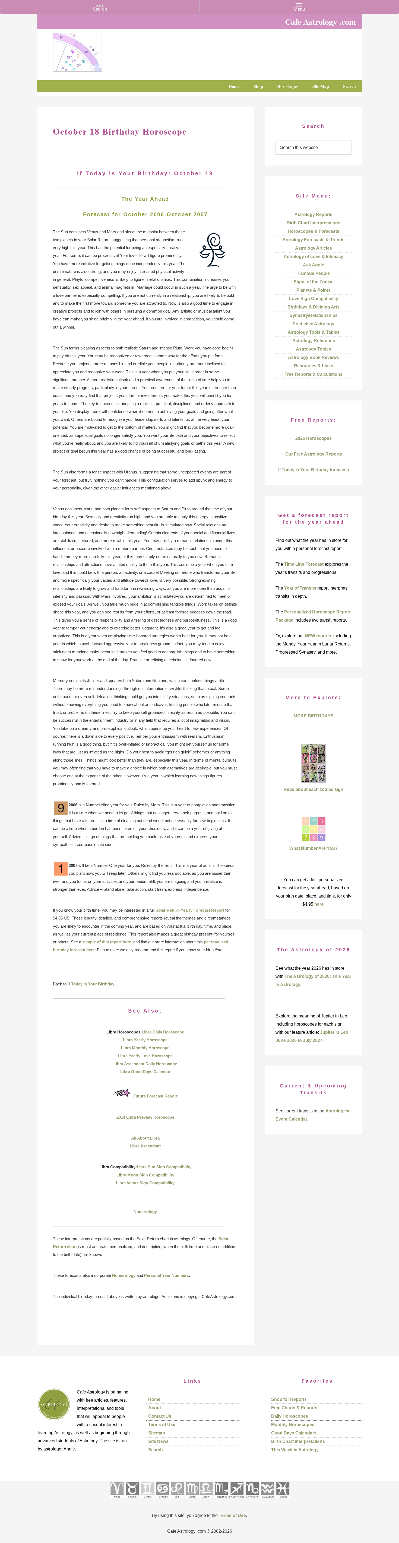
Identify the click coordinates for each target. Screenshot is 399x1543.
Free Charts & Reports (294, 1407)
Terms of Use (161, 1424)
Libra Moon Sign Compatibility (145, 1175)
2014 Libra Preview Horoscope (145, 1117)
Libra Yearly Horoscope (145, 1040)
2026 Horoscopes (313, 438)
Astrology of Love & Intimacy (313, 256)
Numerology (145, 1211)
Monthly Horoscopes (292, 1424)
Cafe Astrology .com (93, 50)
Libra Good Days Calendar (145, 1071)
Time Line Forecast (304, 564)
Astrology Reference (313, 340)
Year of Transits (300, 588)
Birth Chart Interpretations (313, 223)
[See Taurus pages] (132, 1499)
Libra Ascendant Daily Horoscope (145, 1063)
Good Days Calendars (293, 1433)
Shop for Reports (289, 1399)
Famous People (313, 273)
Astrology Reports (313, 214)
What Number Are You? (313, 848)
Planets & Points (313, 290)
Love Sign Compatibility (313, 298)
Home (154, 1399)
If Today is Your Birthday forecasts (313, 469)
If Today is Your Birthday (91, 984)
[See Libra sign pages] (206, 1499)
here (319, 904)
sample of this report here (106, 942)
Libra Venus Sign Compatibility (145, 1183)
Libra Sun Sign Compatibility (164, 1167)
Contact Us (159, 1416)
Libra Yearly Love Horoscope (145, 1056)
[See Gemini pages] (147, 1499)
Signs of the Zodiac (314, 281)
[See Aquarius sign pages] (267, 1499)
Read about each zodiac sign (313, 789)
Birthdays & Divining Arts (313, 307)
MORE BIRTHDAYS (314, 716)
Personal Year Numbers (166, 1275)
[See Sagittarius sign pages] (237, 1499)
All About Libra (145, 1138)
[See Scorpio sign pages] (221, 1499)
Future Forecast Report (155, 1096)
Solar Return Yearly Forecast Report (190, 910)
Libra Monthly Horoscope (145, 1047)
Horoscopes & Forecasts (313, 231)
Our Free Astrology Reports (313, 454)
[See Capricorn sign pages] (252, 1499)
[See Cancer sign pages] (162, 1499)
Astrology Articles (313, 248)
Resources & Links (313, 366)
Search (155, 1449)
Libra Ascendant (145, 1146)
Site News (158, 1441)
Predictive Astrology (313, 324)
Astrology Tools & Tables (314, 332)
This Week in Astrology (295, 1449)
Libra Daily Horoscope (163, 1032)
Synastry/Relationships (314, 315)
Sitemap (156, 1433)
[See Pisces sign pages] (283, 1499)
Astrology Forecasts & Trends (313, 239)
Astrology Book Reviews (313, 357)
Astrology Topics (313, 349)
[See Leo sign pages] (177, 1499)
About (154, 1407)
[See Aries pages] (117, 1499)
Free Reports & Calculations (313, 374)
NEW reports (318, 636)
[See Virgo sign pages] (192, 1499)
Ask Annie (313, 265)
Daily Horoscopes (289, 1416)
